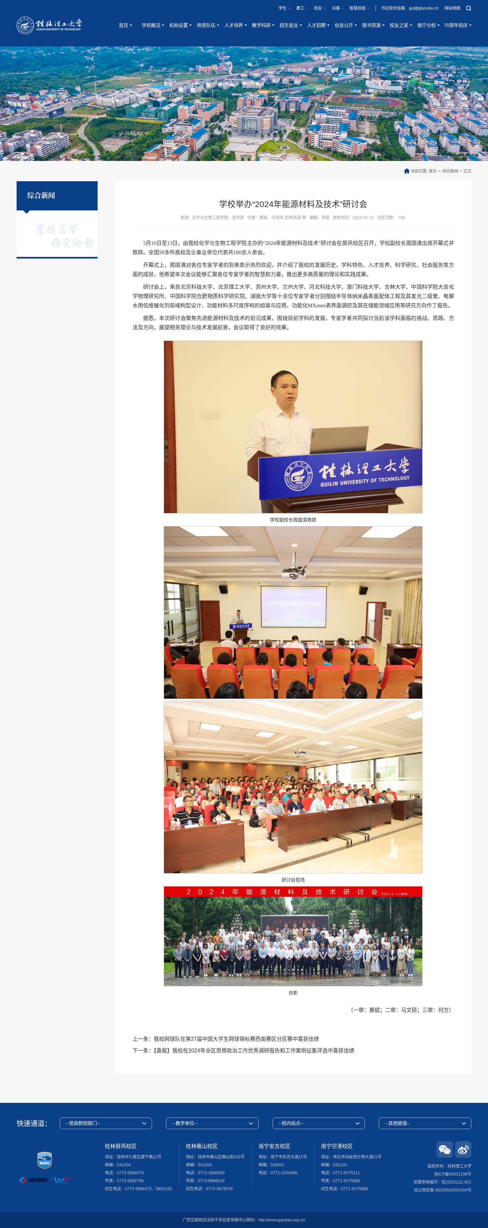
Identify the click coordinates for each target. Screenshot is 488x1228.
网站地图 (452, 8)
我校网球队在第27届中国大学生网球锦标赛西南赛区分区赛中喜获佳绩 (236, 1039)
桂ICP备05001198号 (452, 1174)
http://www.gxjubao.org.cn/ (281, 1220)
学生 (282, 8)
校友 (318, 8)
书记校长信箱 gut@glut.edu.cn (410, 8)
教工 (300, 8)
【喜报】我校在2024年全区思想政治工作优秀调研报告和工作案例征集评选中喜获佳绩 (254, 1050)
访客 (336, 8)
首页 (433, 171)
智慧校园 (358, 8)
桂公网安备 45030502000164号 (442, 1190)
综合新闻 (450, 171)
